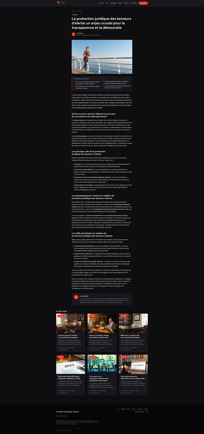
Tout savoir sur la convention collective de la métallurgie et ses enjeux (99, 378)
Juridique (113, 3)
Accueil (101, 3)
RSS (147, 411)
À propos (134, 3)
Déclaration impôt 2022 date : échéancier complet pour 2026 (69, 377)
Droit (120, 3)
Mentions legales (139, 411)
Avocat (126, 3)
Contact (143, 3)
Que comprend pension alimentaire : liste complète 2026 (133, 377)
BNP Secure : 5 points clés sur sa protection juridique (130, 336)
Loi (107, 3)
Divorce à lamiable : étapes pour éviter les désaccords (99, 336)
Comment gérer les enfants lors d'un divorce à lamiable (68, 336)
